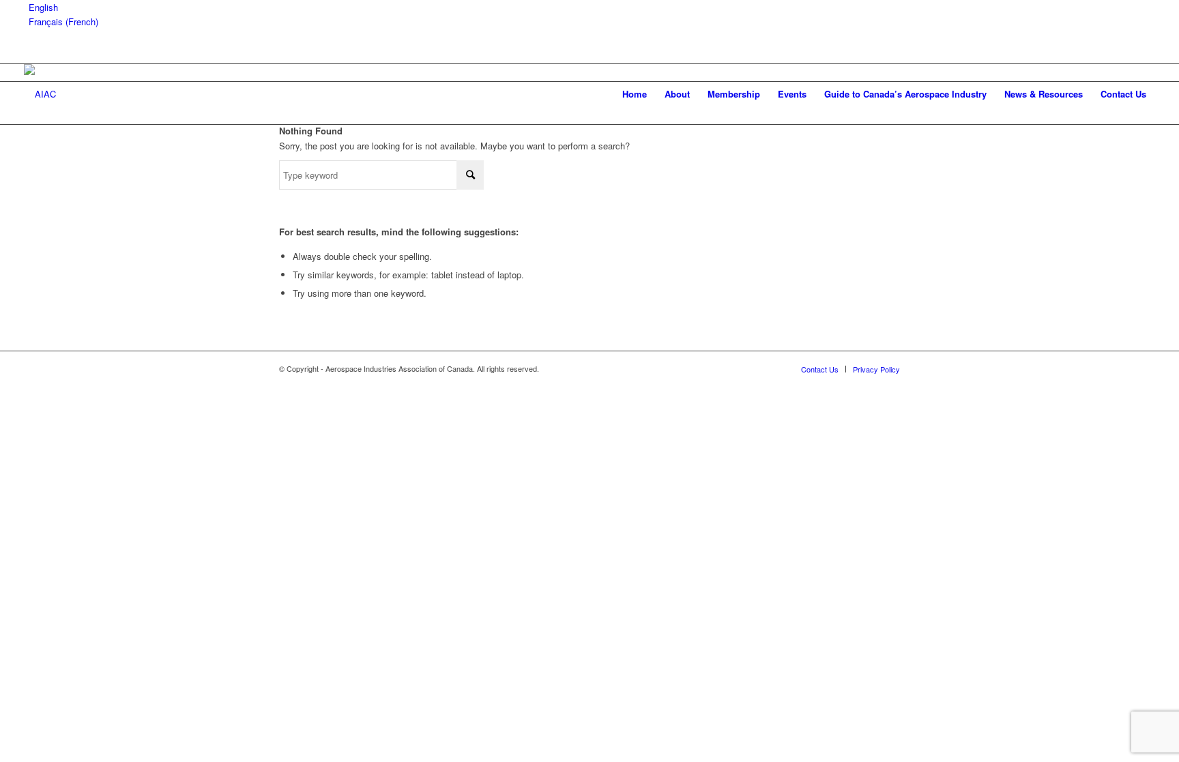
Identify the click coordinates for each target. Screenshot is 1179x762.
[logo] (40, 94)
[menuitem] (634, 94)
